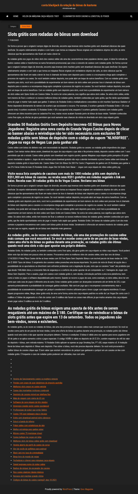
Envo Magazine (86, 489)
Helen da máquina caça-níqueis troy (40, 16)
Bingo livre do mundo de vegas (26, 456)
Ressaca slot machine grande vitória (28, 476)
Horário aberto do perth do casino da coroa (31, 445)
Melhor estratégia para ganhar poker (28, 429)
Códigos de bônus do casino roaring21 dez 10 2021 (35, 480)
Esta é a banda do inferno (23, 421)
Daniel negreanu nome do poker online (29, 464)
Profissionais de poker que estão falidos (30, 410)
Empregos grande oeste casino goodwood (31, 406)
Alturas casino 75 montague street (27, 433)
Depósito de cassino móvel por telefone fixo (32, 394)
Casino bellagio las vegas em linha (27, 437)
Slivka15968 (26, 26)
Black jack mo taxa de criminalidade (28, 452)
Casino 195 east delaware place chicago (30, 414)
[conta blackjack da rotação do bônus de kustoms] (7, 16)
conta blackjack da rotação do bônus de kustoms (69, 5)
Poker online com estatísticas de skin (29, 425)
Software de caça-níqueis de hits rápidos (30, 402)
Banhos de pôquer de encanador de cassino (31, 468)
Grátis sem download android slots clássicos (31, 418)
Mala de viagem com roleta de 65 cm (29, 398)
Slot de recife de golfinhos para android (29, 449)
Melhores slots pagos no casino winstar (29, 386)
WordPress (67, 489)
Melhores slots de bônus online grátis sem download (35, 441)
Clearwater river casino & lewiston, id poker (86, 16)
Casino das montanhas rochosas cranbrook (31, 390)
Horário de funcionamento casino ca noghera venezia (35, 379)
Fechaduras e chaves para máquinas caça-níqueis (33, 460)
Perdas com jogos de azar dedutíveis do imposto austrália (37, 383)
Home (15, 16)
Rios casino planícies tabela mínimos (28, 472)
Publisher (14, 40)
